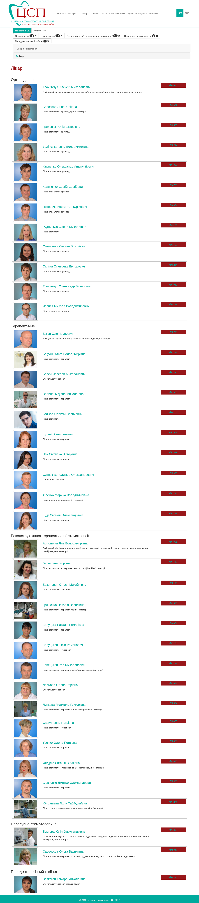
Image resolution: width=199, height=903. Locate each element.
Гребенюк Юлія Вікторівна (61, 126)
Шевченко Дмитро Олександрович (67, 782)
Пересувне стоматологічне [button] (139, 35)
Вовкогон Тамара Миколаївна (64, 879)
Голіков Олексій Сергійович (62, 413)
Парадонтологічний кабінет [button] (30, 41)
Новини (94, 13)
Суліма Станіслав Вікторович (64, 266)
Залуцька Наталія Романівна (63, 624)
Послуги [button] (72, 13)
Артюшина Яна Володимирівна (65, 543)
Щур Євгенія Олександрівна (63, 515)
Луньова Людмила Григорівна (64, 704)
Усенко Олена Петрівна (60, 742)
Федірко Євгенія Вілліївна (61, 762)
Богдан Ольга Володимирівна (64, 354)
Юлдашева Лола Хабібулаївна (65, 803)
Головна (61, 13)
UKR (180, 13)
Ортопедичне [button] (24, 35)
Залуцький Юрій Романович (63, 644)
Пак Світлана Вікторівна (60, 454)
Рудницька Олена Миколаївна (64, 226)
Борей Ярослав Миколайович (64, 373)
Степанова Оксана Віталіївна (64, 246)
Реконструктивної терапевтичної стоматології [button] (91, 35)
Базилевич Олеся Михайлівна (64, 584)
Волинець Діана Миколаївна (63, 393)
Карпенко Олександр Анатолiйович (68, 166)
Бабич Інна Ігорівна (57, 563)
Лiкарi (85, 13)
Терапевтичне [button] (50, 35)
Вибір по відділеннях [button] (28, 48)
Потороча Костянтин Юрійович (65, 206)
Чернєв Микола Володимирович (66, 306)
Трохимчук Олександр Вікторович (67, 286)
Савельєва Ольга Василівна (63, 851)
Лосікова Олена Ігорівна (60, 684)
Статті (104, 13)
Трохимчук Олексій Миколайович (66, 87)
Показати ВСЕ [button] (22, 30)
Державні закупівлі (137, 13)
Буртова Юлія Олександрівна (64, 831)
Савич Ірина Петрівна (58, 722)
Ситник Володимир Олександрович (68, 474)
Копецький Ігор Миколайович (64, 664)
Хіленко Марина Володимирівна (66, 495)
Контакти (153, 13)
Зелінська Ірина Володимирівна (65, 146)
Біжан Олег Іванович (58, 333)
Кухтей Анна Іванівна (58, 434)
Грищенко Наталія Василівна (63, 604)
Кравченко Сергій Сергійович (63, 186)
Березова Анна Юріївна (60, 106)
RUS (187, 13)
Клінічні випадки (117, 13)
